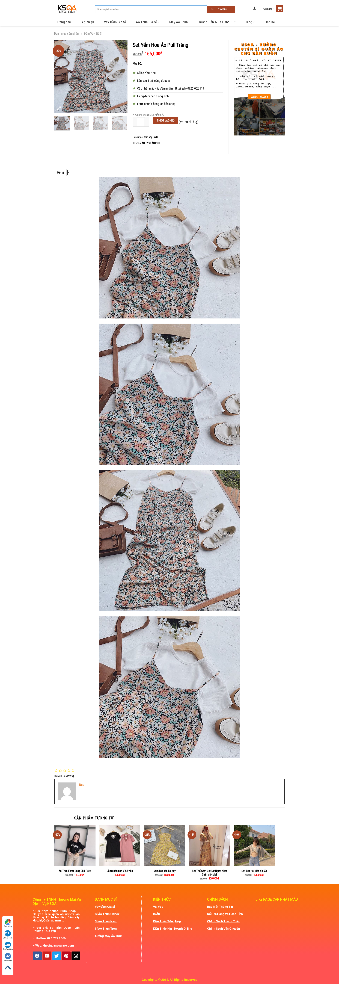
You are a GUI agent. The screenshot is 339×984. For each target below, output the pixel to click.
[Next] (121, 76)
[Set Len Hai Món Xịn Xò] (254, 845)
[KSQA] (65, 8)
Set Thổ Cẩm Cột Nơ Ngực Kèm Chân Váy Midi (209, 872)
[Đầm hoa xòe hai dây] (164, 845)
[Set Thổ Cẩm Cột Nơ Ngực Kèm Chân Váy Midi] (209, 845)
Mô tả (60, 172)
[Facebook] (37, 956)
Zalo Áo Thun (8, 938)
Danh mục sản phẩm (66, 33)
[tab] (61, 172)
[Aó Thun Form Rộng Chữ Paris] (75, 845)
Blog (249, 22)
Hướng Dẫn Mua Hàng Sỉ (215, 22)
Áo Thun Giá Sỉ (146, 22)
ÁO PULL (156, 143)
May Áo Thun (178, 22)
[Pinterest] (66, 956)
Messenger (8, 961)
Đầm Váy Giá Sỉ (93, 33)
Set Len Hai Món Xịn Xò (254, 871)
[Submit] (221, 9)
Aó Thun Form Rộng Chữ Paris (75, 871)
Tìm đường (8, 926)
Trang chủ (64, 22)
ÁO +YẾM (146, 143)
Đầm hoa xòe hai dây (164, 871)
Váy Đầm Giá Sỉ (115, 22)
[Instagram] (76, 956)
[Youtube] (47, 956)
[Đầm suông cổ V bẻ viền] (119, 845)
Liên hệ (269, 22)
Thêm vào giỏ (166, 120)
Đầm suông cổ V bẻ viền (120, 871)
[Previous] (60, 76)
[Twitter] (56, 956)
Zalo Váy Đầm (8, 949)
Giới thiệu (87, 22)
